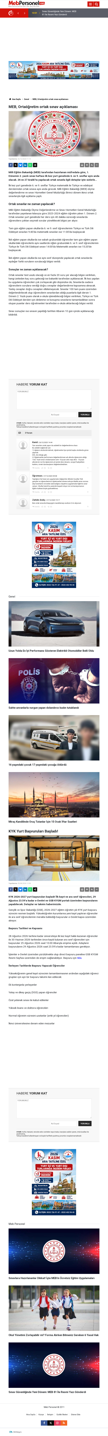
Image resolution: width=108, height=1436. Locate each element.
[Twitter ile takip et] (50, 1423)
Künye (41, 1415)
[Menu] (90, 4)
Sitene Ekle (75, 1415)
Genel (26, 99)
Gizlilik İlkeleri (62, 1415)
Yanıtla (37, 468)
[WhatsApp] (30, 165)
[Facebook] (11, 165)
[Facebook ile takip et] (44, 1423)
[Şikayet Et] (88, 467)
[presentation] (18, 13)
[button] (87, 165)
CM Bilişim (17, 1432)
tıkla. (79, 957)
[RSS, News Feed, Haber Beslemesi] (64, 1423)
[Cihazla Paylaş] (35, 165)
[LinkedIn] (25, 165)
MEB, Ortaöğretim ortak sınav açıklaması (50, 99)
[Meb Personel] (27, 4)
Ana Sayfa (16, 99)
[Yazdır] (82, 165)
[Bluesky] (20, 165)
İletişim (50, 1415)
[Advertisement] (54, 37)
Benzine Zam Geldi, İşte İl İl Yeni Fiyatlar (56, 13)
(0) (44, 468)
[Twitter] (15, 165)
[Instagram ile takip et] (57, 1423)
